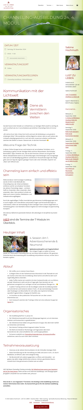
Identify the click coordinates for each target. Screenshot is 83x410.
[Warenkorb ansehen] (77, 5)
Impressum (36, 402)
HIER (6, 219)
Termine (49, 5)
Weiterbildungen (27, 79)
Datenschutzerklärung (47, 402)
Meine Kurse (69, 5)
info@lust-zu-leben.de (72, 97)
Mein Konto (60, 5)
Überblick (40, 5)
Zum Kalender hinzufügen (16, 58)
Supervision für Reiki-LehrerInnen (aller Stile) (72, 145)
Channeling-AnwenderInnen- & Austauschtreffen (40, 334)
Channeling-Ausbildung (14, 79)
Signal (9, 302)
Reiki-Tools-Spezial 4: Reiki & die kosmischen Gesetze (72, 134)
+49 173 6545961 (71, 95)
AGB (30, 402)
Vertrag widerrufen (42, 407)
